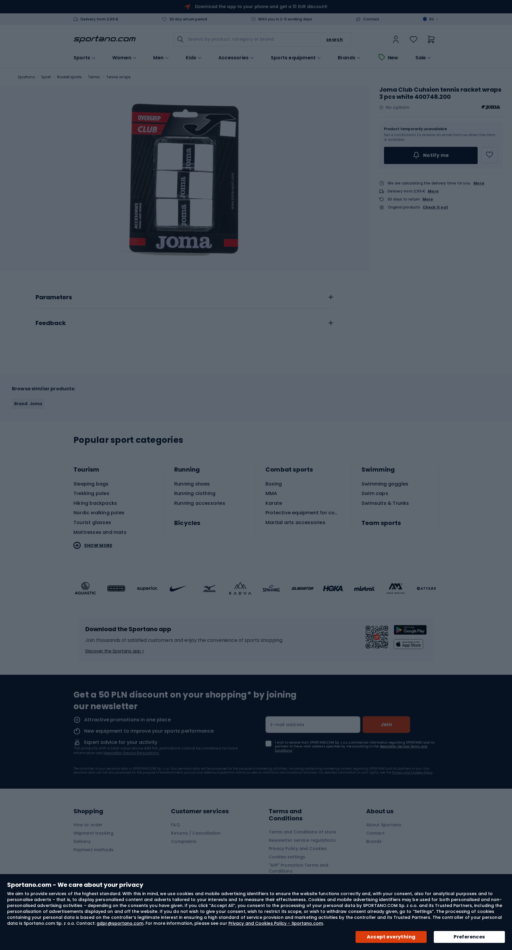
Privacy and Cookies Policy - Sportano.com (275, 923)
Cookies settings (287, 857)
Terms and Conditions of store (302, 832)
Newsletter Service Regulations (131, 752)
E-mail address (288, 725)
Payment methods (93, 850)
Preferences (469, 936)
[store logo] (104, 39)
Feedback (51, 323)
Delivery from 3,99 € (100, 19)
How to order (88, 825)
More (478, 183)
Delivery (82, 841)
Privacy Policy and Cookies (298, 849)
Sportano (26, 76)
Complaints (183, 841)
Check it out (435, 207)
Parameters (54, 297)
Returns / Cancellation (195, 833)
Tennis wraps (118, 76)
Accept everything (391, 936)
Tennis (94, 76)
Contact (371, 19)
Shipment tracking (93, 833)
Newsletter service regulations (302, 840)
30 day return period (188, 19)
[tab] (185, 295)
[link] (396, 39)
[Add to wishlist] (489, 155)
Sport (46, 76)
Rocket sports (69, 76)
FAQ (175, 825)
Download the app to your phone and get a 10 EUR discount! (261, 6)
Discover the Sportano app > (114, 651)
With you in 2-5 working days (285, 19)
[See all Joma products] (491, 107)
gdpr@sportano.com (120, 923)
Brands (346, 57)
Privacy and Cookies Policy (412, 772)
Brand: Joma (28, 404)
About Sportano (383, 825)
